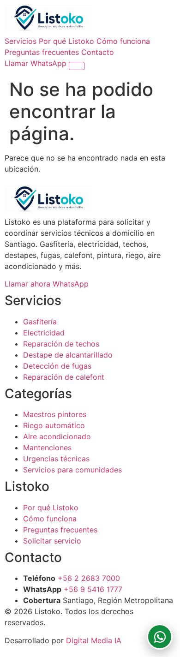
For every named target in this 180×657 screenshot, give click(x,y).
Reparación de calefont (63, 377)
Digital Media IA (93, 640)
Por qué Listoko (66, 41)
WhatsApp (49, 63)
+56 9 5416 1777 (93, 589)
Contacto (97, 52)
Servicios (20, 41)
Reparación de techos (61, 343)
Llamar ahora (29, 283)
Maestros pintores (54, 414)
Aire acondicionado (57, 436)
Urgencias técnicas (56, 458)
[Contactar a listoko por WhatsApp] (160, 637)
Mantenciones (47, 447)
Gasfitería (40, 321)
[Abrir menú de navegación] (76, 66)
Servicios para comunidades (72, 469)
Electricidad (44, 332)
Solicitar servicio (52, 540)
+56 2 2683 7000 (89, 578)
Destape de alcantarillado (68, 354)
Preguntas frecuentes (42, 52)
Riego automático (54, 425)
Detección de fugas (57, 365)
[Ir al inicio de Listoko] (48, 30)
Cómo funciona (123, 41)
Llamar (17, 63)
